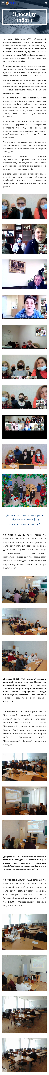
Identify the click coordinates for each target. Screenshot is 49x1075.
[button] (2, 3)
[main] (24, 17)
